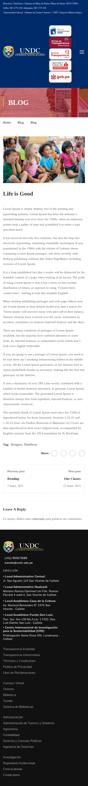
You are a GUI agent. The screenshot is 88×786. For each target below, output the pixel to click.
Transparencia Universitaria (21, 655)
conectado (38, 518)
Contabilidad (11, 735)
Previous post (16, 471)
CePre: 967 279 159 (12, 8)
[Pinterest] (73, 453)
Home (7, 122)
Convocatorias (13, 769)
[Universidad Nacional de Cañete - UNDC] (24, 52)
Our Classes (72, 478)
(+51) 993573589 (16, 558)
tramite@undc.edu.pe (19, 562)
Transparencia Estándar (19, 649)
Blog (21, 122)
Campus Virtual (13, 683)
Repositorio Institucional (19, 763)
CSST (55, 12)
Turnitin (8, 701)
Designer (16, 444)
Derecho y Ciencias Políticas (22, 741)
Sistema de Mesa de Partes (37, 3)
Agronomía (10, 729)
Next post (74, 471)
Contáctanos (11, 775)
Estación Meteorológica (71, 12)
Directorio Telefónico (13, 3)
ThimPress (30, 444)
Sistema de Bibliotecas (18, 706)
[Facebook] (54, 453)
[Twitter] (63, 453)
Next (82, 159)
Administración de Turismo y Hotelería (28, 723)
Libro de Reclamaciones (19, 672)
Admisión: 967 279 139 (35, 8)
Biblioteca (9, 695)
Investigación (12, 757)
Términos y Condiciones (19, 661)
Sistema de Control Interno (38, 12)
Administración (13, 717)
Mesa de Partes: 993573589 (64, 3)
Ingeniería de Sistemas (18, 746)
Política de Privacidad (17, 666)
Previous (6, 159)
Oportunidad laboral (13, 12)
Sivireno (8, 689)
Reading (13, 478)
